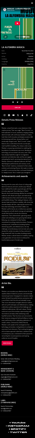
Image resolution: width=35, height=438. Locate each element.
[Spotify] (9, 115)
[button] (32, 3)
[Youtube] (13, 115)
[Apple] (22, 115)
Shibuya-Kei (29, 53)
